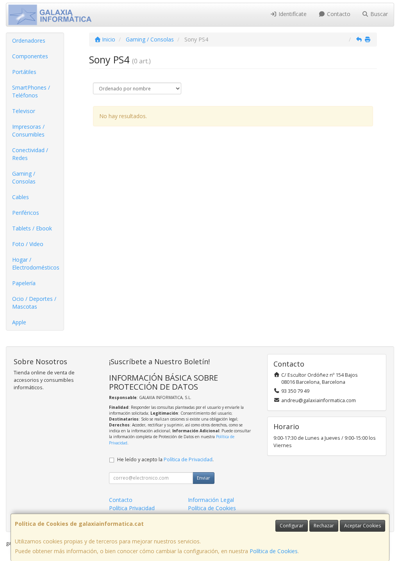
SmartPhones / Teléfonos (31, 91)
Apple (19, 322)
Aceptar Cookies (362, 525)
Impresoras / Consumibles (28, 130)
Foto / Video (27, 244)
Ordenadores (28, 40)
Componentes (30, 56)
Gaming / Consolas (24, 177)
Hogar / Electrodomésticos (35, 263)
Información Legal (211, 499)
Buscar (378, 14)
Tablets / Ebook (32, 228)
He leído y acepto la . (165, 459)
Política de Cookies (274, 551)
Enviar (203, 478)
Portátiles (24, 72)
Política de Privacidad (188, 459)
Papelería (24, 283)
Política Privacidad (132, 508)
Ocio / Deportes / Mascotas (34, 302)
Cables (20, 197)
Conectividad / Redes (30, 154)
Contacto (337, 14)
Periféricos (25, 212)
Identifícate (292, 14)
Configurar (292, 525)
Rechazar (324, 525)
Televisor (23, 111)
